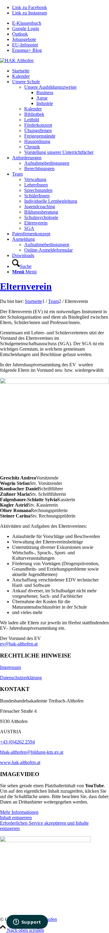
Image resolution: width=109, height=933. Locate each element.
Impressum (10, 667)
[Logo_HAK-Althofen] (17, 60)
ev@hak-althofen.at (19, 643)
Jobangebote (24, 39)
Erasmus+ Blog (27, 50)
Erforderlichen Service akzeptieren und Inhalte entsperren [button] (44, 825)
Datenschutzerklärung (21, 677)
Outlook (20, 34)
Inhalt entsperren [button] (16, 817)
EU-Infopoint (25, 44)
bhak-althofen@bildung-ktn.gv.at (31, 752)
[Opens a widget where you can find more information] (27, 922)
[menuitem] (60, 23)
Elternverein (26, 286)
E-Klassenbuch (26, 23)
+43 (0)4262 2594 (17, 741)
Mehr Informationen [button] (19, 812)
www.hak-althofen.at (20, 762)
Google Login (25, 28)
